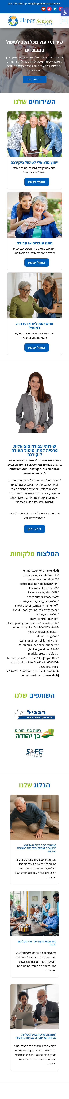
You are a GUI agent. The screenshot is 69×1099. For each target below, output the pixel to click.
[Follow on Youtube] (43, 9)
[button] (65, 12)
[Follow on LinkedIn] (55, 9)
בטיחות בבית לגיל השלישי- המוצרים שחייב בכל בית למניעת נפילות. (36, 848)
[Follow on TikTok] (49, 9)
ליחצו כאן (34, 529)
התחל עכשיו (36, 182)
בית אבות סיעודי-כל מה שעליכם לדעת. (37, 942)
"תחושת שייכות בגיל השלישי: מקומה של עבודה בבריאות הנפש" (35, 1036)
